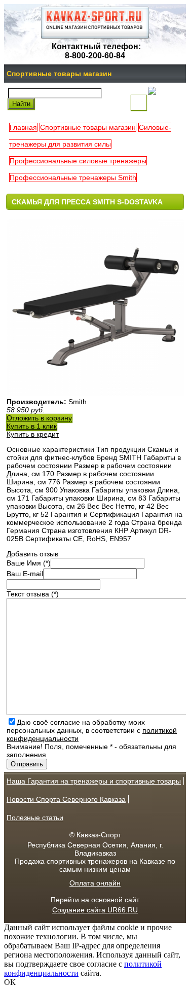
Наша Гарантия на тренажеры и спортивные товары (94, 781)
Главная (23, 127)
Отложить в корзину (39, 418)
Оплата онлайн (95, 883)
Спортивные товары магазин (59, 73)
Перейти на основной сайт (95, 900)
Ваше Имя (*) (29, 563)
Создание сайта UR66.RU (95, 910)
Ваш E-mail (25, 574)
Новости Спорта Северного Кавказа (66, 799)
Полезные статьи (35, 817)
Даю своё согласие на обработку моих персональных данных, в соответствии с (92, 730)
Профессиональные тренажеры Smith (73, 177)
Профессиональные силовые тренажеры (78, 161)
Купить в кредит (33, 434)
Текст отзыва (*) (33, 594)
